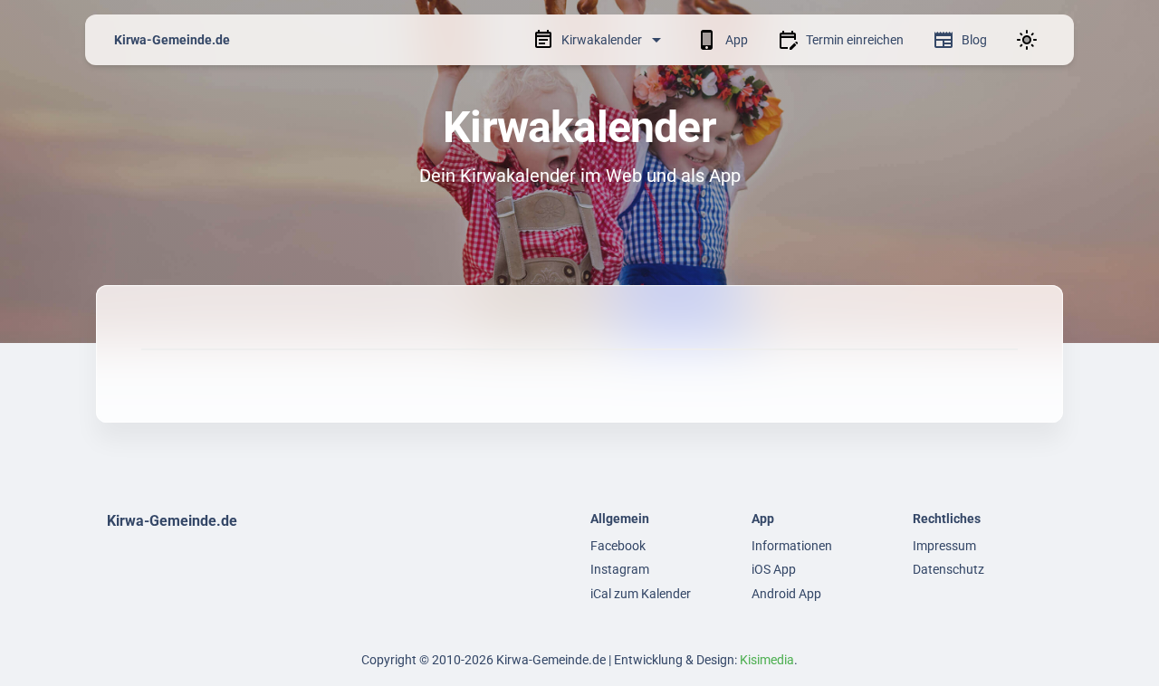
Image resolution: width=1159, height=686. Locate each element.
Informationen (792, 545)
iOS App (774, 569)
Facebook (618, 545)
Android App (786, 593)
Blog (974, 40)
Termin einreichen (855, 40)
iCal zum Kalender (640, 593)
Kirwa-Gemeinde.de (172, 40)
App (736, 40)
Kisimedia (767, 660)
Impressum (944, 545)
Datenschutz (948, 569)
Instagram (619, 569)
